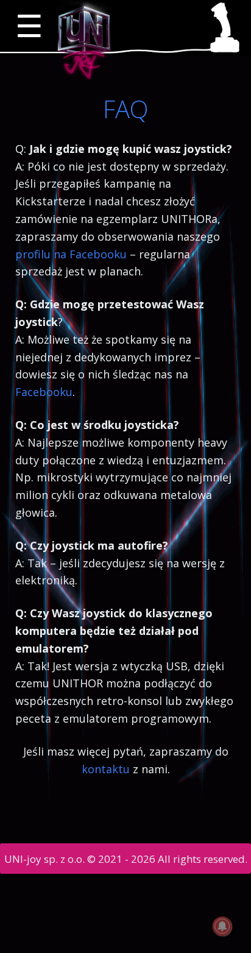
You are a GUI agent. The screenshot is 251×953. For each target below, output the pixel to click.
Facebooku (43, 391)
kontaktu (106, 769)
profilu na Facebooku (71, 254)
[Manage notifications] (222, 926)
